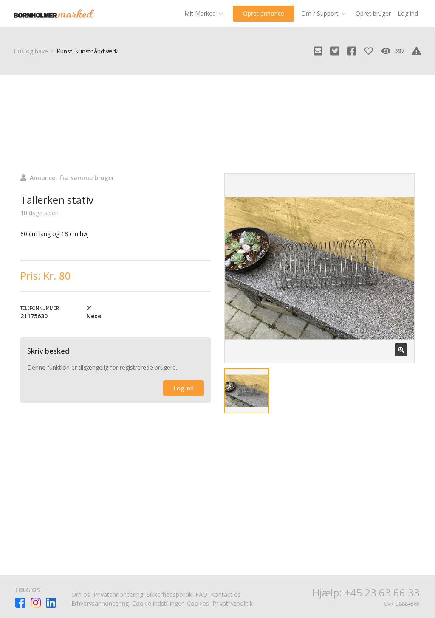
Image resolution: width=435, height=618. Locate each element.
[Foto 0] (246, 390)
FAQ (201, 594)
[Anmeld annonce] (416, 50)
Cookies (198, 603)
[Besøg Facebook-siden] (20, 603)
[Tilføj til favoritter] (368, 50)
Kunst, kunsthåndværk (87, 51)
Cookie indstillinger (158, 603)
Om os (80, 594)
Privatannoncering (118, 594)
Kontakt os (226, 594)
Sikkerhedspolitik (169, 594)
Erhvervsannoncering (100, 603)
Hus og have (31, 51)
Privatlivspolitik (232, 603)
